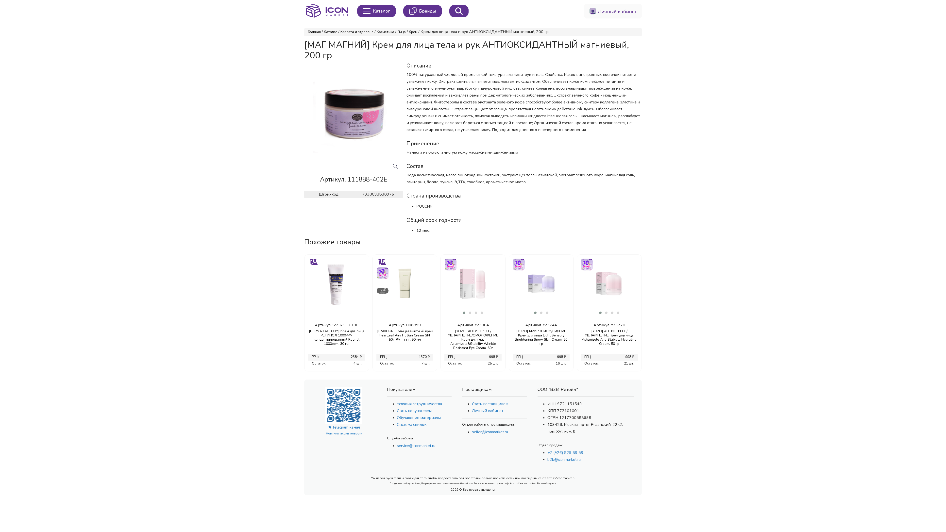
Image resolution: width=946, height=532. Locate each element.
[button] (464, 312)
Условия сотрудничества (419, 404)
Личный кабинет (487, 411)
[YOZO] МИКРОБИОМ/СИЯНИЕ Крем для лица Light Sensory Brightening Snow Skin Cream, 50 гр (541, 337)
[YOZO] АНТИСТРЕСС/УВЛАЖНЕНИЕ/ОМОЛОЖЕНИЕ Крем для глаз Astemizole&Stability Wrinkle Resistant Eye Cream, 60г (473, 339)
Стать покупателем (414, 411)
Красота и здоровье (356, 32)
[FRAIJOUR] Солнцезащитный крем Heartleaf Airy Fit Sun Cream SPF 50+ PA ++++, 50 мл (405, 335)
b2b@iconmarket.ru (564, 459)
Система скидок (411, 424)
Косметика (385, 32)
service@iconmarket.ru (416, 446)
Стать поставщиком (490, 404)
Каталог (330, 32)
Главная (314, 32)
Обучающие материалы (419, 417)
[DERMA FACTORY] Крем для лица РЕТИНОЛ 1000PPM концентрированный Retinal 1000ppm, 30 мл (336, 337)
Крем (413, 32)
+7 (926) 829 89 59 (565, 452)
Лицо (401, 32)
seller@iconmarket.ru (490, 432)
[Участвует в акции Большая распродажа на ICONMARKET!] (382, 272)
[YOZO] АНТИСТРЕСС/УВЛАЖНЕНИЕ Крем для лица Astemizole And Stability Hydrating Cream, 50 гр (609, 337)
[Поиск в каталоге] (459, 11)
